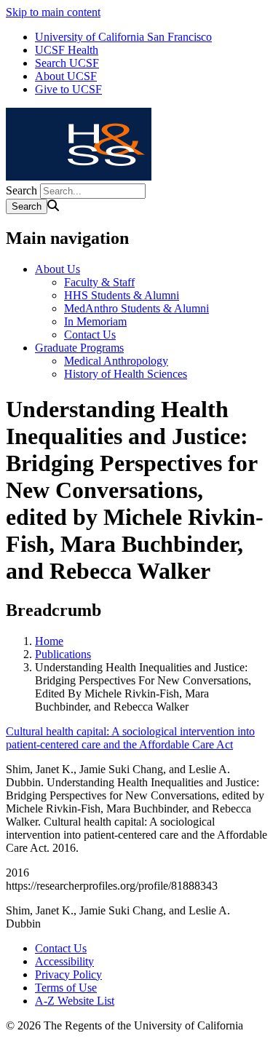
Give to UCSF (68, 89)
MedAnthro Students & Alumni (136, 308)
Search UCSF (67, 63)
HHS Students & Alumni (121, 295)
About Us (57, 269)
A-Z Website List (74, 1000)
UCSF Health (66, 50)
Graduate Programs (79, 347)
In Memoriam (95, 321)
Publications (63, 654)
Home (49, 641)
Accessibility (64, 961)
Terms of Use (66, 987)
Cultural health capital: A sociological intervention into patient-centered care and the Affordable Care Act (130, 738)
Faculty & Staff (99, 282)
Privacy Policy (68, 974)
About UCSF (66, 76)
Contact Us (90, 334)
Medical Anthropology (116, 361)
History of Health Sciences (125, 374)
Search (21, 190)
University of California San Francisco (123, 37)
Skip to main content (53, 12)
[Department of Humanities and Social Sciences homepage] (78, 176)
